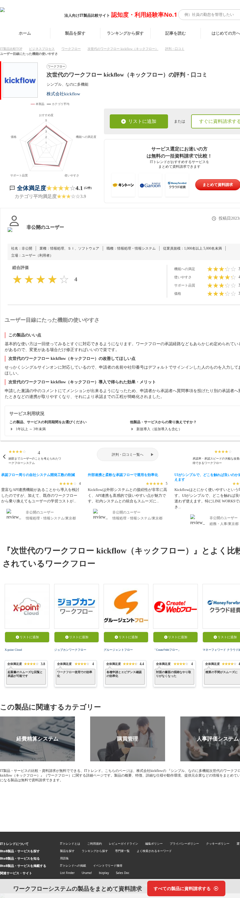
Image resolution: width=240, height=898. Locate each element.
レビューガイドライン (123, 843)
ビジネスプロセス (42, 48)
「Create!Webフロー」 (167, 649)
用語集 (64, 858)
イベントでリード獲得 (107, 865)
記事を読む (175, 33)
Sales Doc (122, 873)
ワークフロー (71, 48)
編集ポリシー (154, 843)
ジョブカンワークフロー (70, 649)
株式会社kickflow (63, 93)
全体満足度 (31, 188)
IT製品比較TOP (11, 48)
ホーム (25, 33)
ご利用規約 (94, 843)
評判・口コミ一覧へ (127, 455)
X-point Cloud (13, 649)
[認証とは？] (14, 233)
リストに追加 (142, 121)
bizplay (104, 873)
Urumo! (87, 873)
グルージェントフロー (118, 649)
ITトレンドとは (70, 843)
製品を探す (75, 33)
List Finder (67, 873)
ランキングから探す (125, 33)
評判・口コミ (174, 48)
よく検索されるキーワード (154, 851)
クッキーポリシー (217, 843)
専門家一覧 (122, 851)
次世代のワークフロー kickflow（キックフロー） (123, 48)
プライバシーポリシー (184, 843)
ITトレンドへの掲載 (73, 865)
